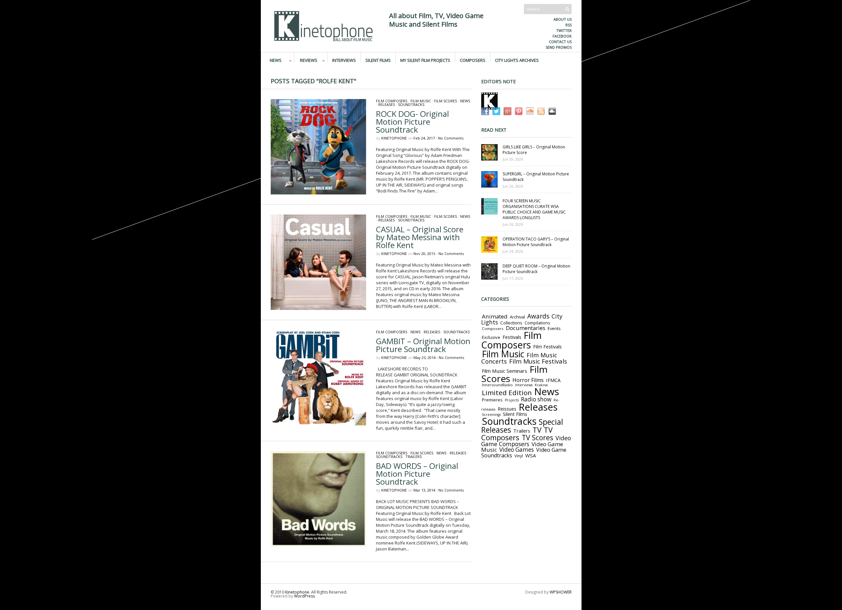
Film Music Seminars (504, 371)
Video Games (516, 449)
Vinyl (518, 455)
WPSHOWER (561, 592)
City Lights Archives (517, 60)
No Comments (450, 138)
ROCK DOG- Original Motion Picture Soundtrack (412, 121)
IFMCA (553, 380)
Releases (386, 104)
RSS (568, 24)
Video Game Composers (526, 441)
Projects (512, 400)
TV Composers (517, 433)
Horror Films (528, 380)
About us (563, 19)
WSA (530, 455)
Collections (511, 323)
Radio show (536, 399)
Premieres (492, 400)
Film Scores (445, 100)
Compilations (537, 323)
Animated (495, 316)
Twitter (564, 30)
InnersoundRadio (497, 384)
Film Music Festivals (538, 361)
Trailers (414, 456)
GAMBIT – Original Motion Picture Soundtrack (423, 345)
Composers (472, 60)
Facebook (562, 36)
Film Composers (391, 100)
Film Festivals (547, 346)
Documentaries (525, 328)
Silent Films (378, 60)
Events (554, 328)
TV (536, 430)
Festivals (512, 337)
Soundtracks (411, 104)
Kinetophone (394, 138)
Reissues (507, 409)
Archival (517, 317)
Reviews (308, 60)
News (276, 60)
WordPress (304, 596)
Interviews (344, 60)
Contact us (560, 41)
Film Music (420, 100)
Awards (538, 316)
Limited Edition (507, 392)
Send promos (559, 47)
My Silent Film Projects (425, 60)
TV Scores (537, 437)
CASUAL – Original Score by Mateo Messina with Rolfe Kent (419, 237)
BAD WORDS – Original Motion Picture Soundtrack (417, 473)
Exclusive (491, 337)
